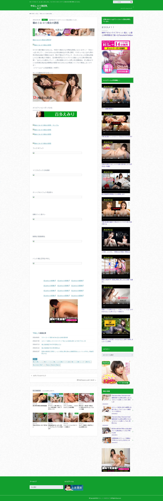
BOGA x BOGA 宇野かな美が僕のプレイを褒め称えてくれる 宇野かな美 (122, 432)
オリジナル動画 (66, 362)
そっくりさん (49, 362)
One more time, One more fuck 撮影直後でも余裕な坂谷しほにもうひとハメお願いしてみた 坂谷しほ (116, 400)
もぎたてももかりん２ (39, 375)
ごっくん (40, 362)
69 (35, 362)
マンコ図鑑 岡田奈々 (108, 108)
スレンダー (82, 362)
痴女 (49, 365)
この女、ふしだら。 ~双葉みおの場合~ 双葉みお (116, 252)
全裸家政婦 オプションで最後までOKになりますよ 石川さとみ (121, 440)
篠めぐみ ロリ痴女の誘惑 (41, 40)
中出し (35, 333)
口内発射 (36, 365)
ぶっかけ (57, 362)
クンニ (75, 362)
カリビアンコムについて (126, 8)
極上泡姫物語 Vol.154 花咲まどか (51, 344)
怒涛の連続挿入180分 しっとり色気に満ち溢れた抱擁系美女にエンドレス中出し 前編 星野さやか (68, 352)
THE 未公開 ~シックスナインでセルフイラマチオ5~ (117, 136)
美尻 (54, 365)
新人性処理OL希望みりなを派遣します (113, 194)
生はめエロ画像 (49, 280)
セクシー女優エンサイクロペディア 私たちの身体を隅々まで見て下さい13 (64, 341)
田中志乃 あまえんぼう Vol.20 (85, 380)
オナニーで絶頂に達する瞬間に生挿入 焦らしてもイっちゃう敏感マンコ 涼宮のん (121, 410)
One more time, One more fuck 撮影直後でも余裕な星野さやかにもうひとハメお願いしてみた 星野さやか (116, 421)
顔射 (59, 365)
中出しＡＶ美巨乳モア (39, 7)
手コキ (43, 365)
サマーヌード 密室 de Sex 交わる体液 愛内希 (55, 337)
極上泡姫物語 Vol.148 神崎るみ (51, 348)
